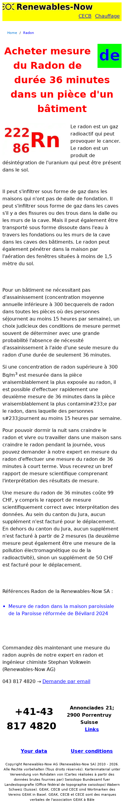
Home (12, 33)
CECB (85, 16)
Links (92, 729)
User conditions (92, 751)
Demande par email (66, 681)
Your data (34, 751)
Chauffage (107, 16)
